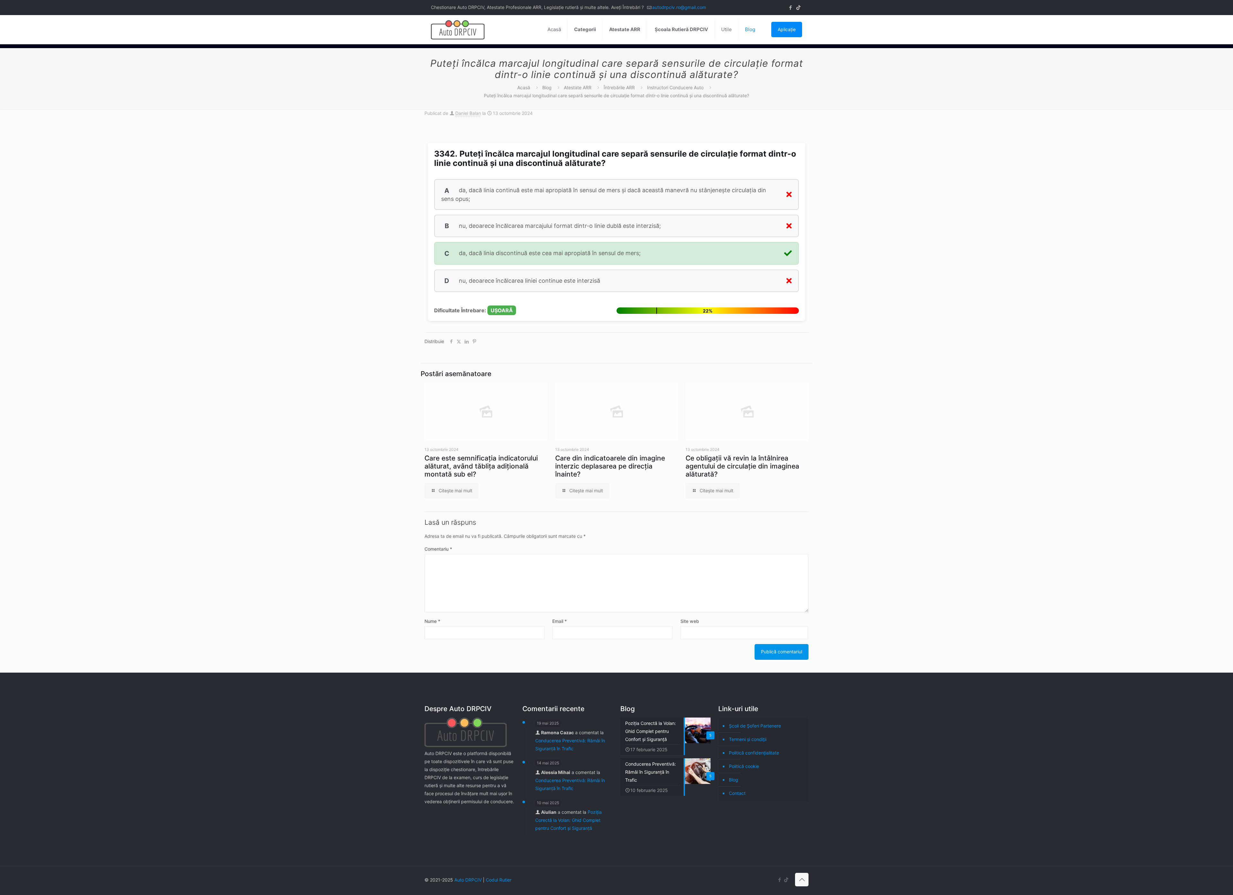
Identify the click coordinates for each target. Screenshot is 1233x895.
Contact (737, 793)
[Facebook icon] (790, 7)
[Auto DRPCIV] (458, 29)
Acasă (523, 87)
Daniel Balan (468, 113)
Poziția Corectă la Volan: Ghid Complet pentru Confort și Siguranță (568, 820)
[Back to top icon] (802, 879)
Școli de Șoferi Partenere (755, 725)
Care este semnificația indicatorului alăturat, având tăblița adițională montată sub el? (481, 466)
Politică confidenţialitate (754, 752)
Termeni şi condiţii (747, 739)
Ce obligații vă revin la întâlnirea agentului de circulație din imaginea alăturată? (742, 466)
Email (559, 621)
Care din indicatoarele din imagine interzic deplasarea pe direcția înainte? (610, 466)
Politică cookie (744, 766)
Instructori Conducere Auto (675, 87)
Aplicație (787, 29)
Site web (689, 621)
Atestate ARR (577, 87)
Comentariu (438, 549)
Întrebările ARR (619, 87)
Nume (432, 621)
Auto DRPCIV (468, 879)
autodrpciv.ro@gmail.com (679, 7)
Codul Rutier (499, 879)
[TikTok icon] (798, 7)
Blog (547, 87)
